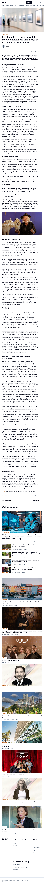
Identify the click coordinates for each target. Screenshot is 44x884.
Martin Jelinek (5, 690)
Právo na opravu (15, 869)
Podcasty (27, 5)
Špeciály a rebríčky (21, 5)
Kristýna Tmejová (15, 549)
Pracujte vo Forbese (36, 847)
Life (15, 5)
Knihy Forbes (15, 845)
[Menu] (40, 2)
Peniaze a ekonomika (9, 5)
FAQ (34, 850)
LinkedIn (35, 880)
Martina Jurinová (15, 557)
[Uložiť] (41, 549)
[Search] (37, 2)
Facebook (24, 880)
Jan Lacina (14, 572)
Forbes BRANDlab (15, 564)
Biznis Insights (32, 5)
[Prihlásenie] (34, 2)
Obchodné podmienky (16, 864)
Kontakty (34, 842)
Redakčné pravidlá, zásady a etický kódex (20, 867)
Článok (3, 491)
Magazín (14, 846)
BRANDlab (39, 5)
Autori (14, 842)
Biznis (3, 5)
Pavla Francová (5, 605)
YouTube (40, 880)
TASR (3, 748)
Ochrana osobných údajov (17, 866)
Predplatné (29, 2)
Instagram (31, 880)
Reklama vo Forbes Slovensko (36, 845)
